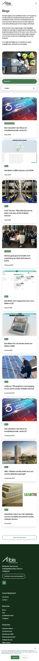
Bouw (4, 610)
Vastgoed (5, 618)
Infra (3, 613)
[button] (36, 3)
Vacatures (5, 597)
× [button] (35, 647)
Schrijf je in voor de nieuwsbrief (13, 576)
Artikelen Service (7, 640)
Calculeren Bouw (7, 628)
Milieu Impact (6, 643)
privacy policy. (18, 653)
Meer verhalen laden (19, 537)
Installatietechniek (8, 615)
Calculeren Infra (7, 631)
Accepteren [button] (15, 657)
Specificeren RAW (7, 634)
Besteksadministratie (8, 637)
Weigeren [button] (24, 657)
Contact (4, 600)
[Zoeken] (34, 88)
